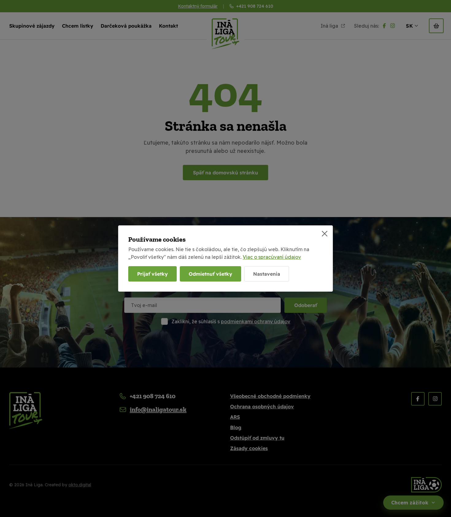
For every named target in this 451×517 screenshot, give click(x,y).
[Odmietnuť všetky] (325, 234)
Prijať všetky (152, 274)
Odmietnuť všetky (210, 274)
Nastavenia (266, 274)
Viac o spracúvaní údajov (272, 257)
